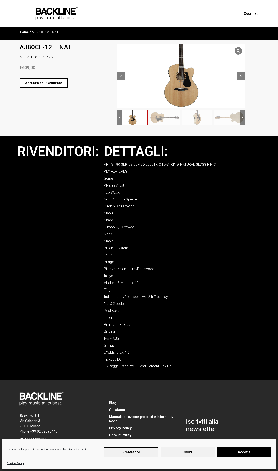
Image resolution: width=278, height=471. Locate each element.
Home (24, 32)
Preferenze (131, 452)
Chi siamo (117, 410)
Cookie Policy (15, 463)
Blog (112, 403)
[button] (44, 83)
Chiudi (188, 452)
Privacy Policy (120, 428)
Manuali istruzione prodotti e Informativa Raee (142, 419)
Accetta (244, 452)
